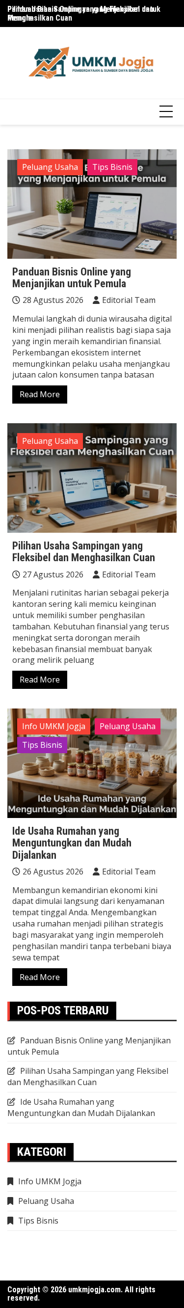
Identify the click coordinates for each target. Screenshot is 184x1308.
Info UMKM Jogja (53, 726)
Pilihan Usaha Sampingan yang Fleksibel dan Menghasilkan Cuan (83, 552)
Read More (40, 394)
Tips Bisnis (112, 167)
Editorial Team (129, 300)
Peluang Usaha (50, 167)
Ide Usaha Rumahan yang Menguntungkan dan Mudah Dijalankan (71, 843)
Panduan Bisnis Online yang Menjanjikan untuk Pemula (83, 13)
